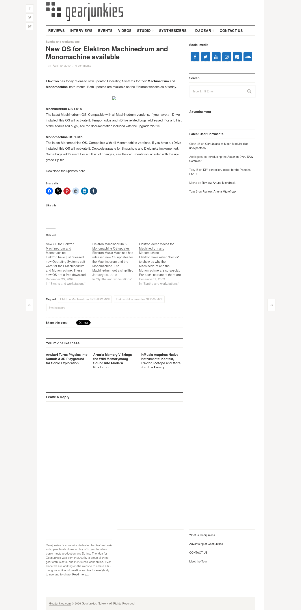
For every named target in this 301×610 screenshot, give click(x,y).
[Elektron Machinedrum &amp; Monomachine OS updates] (115, 261)
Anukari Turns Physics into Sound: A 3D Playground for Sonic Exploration (66, 358)
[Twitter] (205, 56)
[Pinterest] (237, 56)
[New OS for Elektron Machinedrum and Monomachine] (69, 264)
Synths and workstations (63, 41)
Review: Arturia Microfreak (219, 182)
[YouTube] (216, 56)
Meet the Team (198, 561)
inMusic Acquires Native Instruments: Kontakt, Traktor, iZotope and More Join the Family (160, 360)
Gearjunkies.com (60, 603)
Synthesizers (56, 307)
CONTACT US (198, 552)
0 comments (83, 65)
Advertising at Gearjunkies (206, 544)
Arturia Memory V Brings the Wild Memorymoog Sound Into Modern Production (112, 360)
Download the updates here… (67, 170)
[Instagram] (226, 56)
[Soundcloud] (247, 56)
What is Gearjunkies (202, 535)
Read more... (80, 574)
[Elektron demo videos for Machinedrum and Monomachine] (162, 264)
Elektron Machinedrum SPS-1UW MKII (85, 299)
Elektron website (148, 86)
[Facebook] (195, 56)
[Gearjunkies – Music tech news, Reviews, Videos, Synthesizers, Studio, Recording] (84, 11)
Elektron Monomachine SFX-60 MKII (139, 299)
